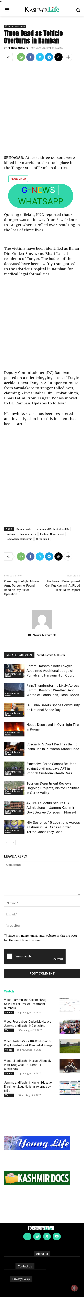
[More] (68, 57)
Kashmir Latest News (15, 26)
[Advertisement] (42, 109)
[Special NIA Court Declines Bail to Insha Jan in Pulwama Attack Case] (14, 749)
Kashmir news (28, 533)
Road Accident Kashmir (19, 538)
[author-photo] (42, 629)
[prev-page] (6, 842)
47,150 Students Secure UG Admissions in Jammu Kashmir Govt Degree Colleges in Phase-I (51, 807)
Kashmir (10, 533)
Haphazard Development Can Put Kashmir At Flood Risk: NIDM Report (62, 586)
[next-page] (13, 842)
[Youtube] (57, 1236)
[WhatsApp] (21, 57)
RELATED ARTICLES (19, 655)
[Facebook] (30, 57)
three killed (42, 538)
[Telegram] (49, 57)
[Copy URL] (58, 57)
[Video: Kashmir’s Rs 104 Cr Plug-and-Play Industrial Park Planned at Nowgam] (70, 1046)
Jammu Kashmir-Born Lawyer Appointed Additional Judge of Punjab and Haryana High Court (50, 670)
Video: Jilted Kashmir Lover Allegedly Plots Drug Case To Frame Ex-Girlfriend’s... (27, 1065)
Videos (8, 1012)
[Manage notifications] (74, 1288)
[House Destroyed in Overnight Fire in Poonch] (14, 729)
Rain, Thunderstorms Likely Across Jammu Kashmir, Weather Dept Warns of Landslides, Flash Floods (53, 690)
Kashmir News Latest (52, 533)
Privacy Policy (21, 1279)
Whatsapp (40, 201)
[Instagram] (37, 1236)
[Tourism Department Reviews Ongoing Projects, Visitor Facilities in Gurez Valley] (14, 788)
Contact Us (25, 1266)
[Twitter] (40, 57)
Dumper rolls (24, 529)
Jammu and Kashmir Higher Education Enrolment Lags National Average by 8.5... (28, 1086)
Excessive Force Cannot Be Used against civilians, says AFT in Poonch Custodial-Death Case (51, 768)
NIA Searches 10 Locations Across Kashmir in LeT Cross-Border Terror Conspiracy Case (53, 827)
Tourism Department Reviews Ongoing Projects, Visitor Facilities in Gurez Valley (53, 788)
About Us (42, 1253)
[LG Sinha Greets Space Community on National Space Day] (14, 710)
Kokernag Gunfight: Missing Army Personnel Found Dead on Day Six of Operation (22, 588)
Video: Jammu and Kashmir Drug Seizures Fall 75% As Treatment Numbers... (25, 1004)
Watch (9, 991)
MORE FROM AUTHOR (51, 655)
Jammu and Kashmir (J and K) (52, 529)
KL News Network (18, 47)
